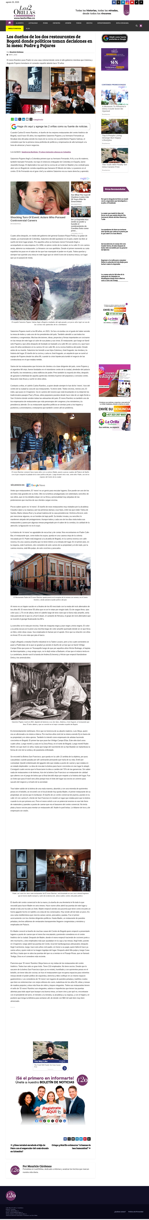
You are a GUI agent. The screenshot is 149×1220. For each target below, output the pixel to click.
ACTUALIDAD (33, 23)
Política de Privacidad (135, 1212)
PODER (45, 23)
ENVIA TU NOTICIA (14, 28)
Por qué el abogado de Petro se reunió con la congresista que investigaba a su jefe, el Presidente (114, 201)
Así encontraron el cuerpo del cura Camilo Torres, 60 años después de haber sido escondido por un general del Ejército (114, 246)
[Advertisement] (50, 832)
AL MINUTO (20, 23)
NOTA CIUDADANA (122, 23)
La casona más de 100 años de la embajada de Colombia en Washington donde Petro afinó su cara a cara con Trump (113, 277)
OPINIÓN (68, 23)
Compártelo (38, 119)
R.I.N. (28, 28)
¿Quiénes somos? (120, 1212)
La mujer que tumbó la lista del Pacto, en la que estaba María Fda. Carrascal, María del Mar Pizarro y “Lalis (113, 216)
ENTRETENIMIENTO (104, 23)
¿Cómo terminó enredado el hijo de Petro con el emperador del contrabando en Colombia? (29, 1148)
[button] (137, 25)
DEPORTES (56, 23)
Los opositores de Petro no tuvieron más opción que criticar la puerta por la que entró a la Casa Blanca (114, 231)
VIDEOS (78, 23)
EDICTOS (89, 23)
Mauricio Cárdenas (16, 52)
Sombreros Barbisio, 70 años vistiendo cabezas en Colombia (46, 152)
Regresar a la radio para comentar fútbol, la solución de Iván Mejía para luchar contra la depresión (114, 262)
